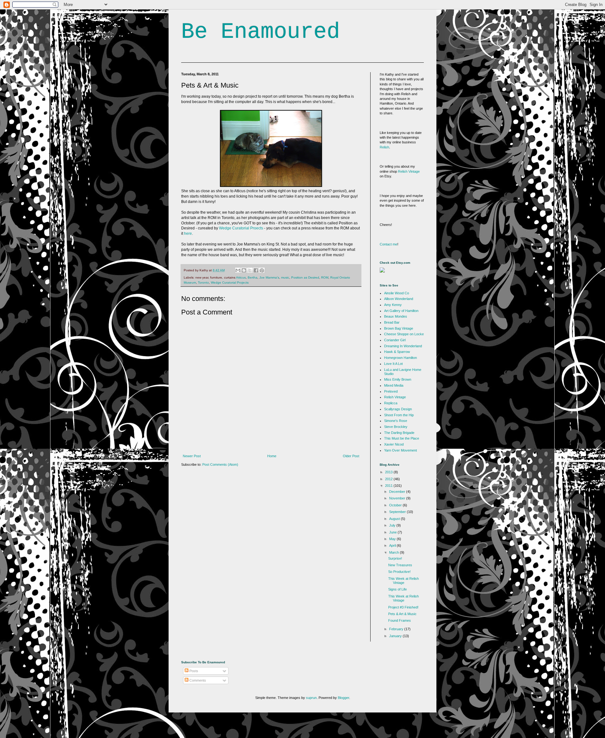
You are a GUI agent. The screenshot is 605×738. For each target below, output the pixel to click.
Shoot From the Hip (399, 415)
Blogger (343, 698)
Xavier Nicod (394, 444)
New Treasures (400, 565)
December (397, 491)
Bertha (252, 277)
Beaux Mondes (395, 316)
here (188, 233)
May (393, 539)
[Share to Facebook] (256, 270)
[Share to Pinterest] (262, 270)
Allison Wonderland (398, 299)
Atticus (241, 277)
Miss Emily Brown (397, 379)
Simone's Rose (395, 421)
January (396, 636)
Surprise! (395, 558)
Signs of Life (397, 589)
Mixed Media (393, 385)
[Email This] (238, 270)
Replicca (390, 403)
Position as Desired (305, 277)
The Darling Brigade (399, 433)
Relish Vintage (409, 171)
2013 (389, 472)
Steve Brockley (395, 427)
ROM (324, 277)
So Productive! (399, 572)
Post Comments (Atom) (220, 464)
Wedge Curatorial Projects (230, 282)
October (396, 505)
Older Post (351, 456)
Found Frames (399, 620)
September (398, 512)
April (393, 545)
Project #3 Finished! (403, 607)
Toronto (203, 282)
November (397, 498)
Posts (193, 671)
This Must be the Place (401, 438)
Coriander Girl (395, 340)
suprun (311, 698)
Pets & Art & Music (402, 614)
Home (271, 456)
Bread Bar (392, 322)
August (395, 519)
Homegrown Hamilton (400, 358)
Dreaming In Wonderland (403, 346)
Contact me (388, 244)
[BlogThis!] (244, 270)
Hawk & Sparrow (397, 352)
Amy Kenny (393, 305)
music (285, 277)
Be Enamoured (260, 32)
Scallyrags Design (398, 409)
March (394, 552)
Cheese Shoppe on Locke (404, 334)
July (392, 525)
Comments (197, 680)
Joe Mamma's (269, 277)
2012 (389, 479)
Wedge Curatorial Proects (241, 228)
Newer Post (192, 456)
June (393, 532)
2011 (389, 485)
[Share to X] (250, 270)
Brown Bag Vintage (398, 328)
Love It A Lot (393, 364)
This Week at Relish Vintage (403, 581)
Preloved (391, 391)
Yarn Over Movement (400, 450)
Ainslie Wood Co (396, 293)
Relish (384, 147)
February (396, 629)
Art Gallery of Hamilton (401, 311)
